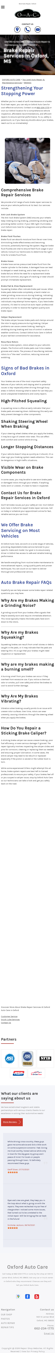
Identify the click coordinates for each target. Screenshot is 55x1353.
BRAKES (33, 45)
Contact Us (6, 1022)
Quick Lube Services (10, 1019)
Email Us (49, 1333)
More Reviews (10, 1122)
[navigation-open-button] (2, 7)
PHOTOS (5, 1318)
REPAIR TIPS (7, 1327)
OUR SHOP (6, 1314)
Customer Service (9, 1016)
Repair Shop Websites (31, 1348)
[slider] (13, 1172)
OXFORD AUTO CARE (14, 41)
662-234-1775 (43, 107)
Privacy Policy (38, 1351)
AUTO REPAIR (8, 1323)
